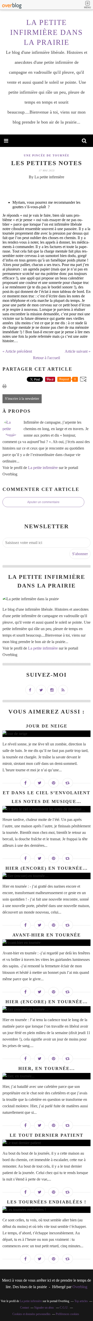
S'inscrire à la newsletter (22, 398)
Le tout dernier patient (46, 1135)
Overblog (79, 1287)
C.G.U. (64, 1307)
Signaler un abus (44, 1307)
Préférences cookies (67, 1314)
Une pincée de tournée (46, 155)
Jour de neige (46, 726)
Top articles (81, 1301)
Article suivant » (78, 351)
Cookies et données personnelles (31, 1314)
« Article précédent (17, 351)
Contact (24, 1307)
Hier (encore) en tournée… (46, 868)
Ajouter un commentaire (43, 502)
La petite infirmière (43, 467)
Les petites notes (46, 163)
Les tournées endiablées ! (46, 1201)
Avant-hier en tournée (46, 934)
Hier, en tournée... (46, 1068)
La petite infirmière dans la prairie (46, 32)
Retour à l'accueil (46, 358)
